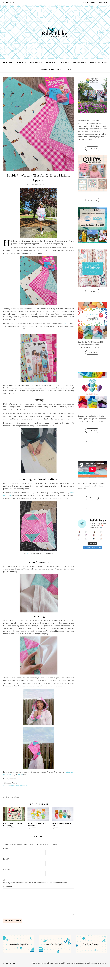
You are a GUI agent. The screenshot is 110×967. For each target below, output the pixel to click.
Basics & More (96, 62)
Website (6, 869)
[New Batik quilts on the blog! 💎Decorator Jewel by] (94, 532)
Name (6, 849)
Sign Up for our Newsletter (95, 3)
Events (67, 69)
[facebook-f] (3, 3)
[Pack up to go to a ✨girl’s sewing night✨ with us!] (101, 532)
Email (6, 859)
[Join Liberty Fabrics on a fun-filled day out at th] (79, 535)
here (28, 553)
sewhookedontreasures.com (15, 786)
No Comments (45, 185)
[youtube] (7, 3)
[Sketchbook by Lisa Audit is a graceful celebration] (101, 538)
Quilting (63, 62)
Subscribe (92, 498)
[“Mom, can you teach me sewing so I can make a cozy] (86, 538)
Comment (7, 887)
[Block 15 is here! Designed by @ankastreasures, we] (79, 538)
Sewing (49, 62)
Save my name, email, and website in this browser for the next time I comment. (35, 883)
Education (35, 62)
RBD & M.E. (8, 62)
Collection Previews (51, 69)
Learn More (92, 149)
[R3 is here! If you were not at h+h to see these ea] (94, 535)
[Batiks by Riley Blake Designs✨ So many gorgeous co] (86, 535)
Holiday (20, 62)
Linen (65, 323)
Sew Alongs (78, 62)
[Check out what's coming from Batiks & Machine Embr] (101, 535)
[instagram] (10, 3)
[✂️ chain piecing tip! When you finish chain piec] (86, 532)
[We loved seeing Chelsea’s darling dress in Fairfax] (79, 532)
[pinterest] (13, 3)
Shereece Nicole (12, 797)
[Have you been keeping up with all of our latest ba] (94, 538)
